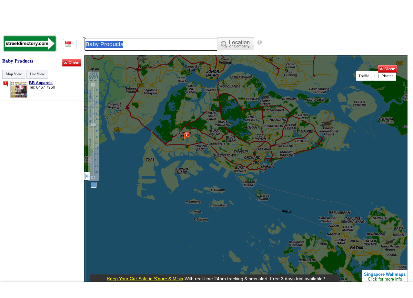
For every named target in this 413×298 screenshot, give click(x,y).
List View (37, 74)
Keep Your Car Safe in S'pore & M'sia (145, 278)
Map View (14, 74)
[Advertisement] (206, 290)
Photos (387, 76)
